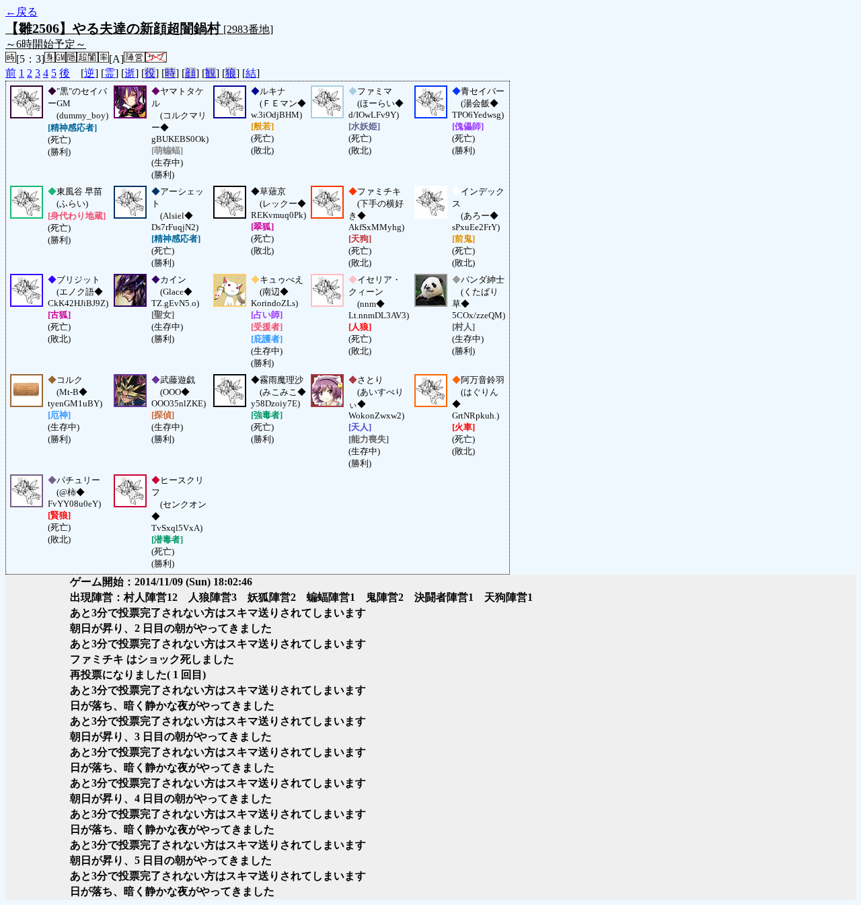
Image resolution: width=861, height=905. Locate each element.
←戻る (21, 11)
